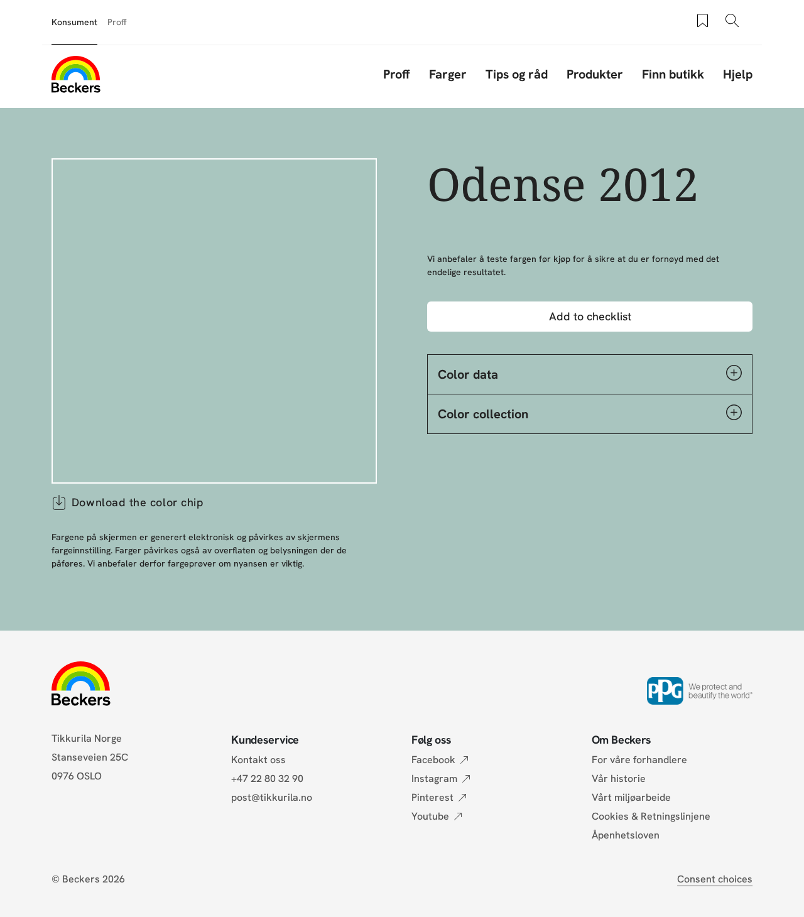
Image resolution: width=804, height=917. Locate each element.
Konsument (74, 22)
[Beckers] (76, 74)
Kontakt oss (258, 759)
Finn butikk (673, 74)
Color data (468, 374)
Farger (448, 74)
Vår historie (619, 778)
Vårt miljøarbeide (631, 797)
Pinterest (432, 797)
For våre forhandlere (639, 759)
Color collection (483, 414)
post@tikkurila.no (271, 797)
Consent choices (714, 879)
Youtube (430, 816)
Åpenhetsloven (626, 835)
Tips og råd (517, 74)
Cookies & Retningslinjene (651, 816)
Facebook (433, 759)
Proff (117, 22)
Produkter (595, 74)
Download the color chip (138, 502)
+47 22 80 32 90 (267, 778)
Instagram (434, 778)
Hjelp (737, 74)
